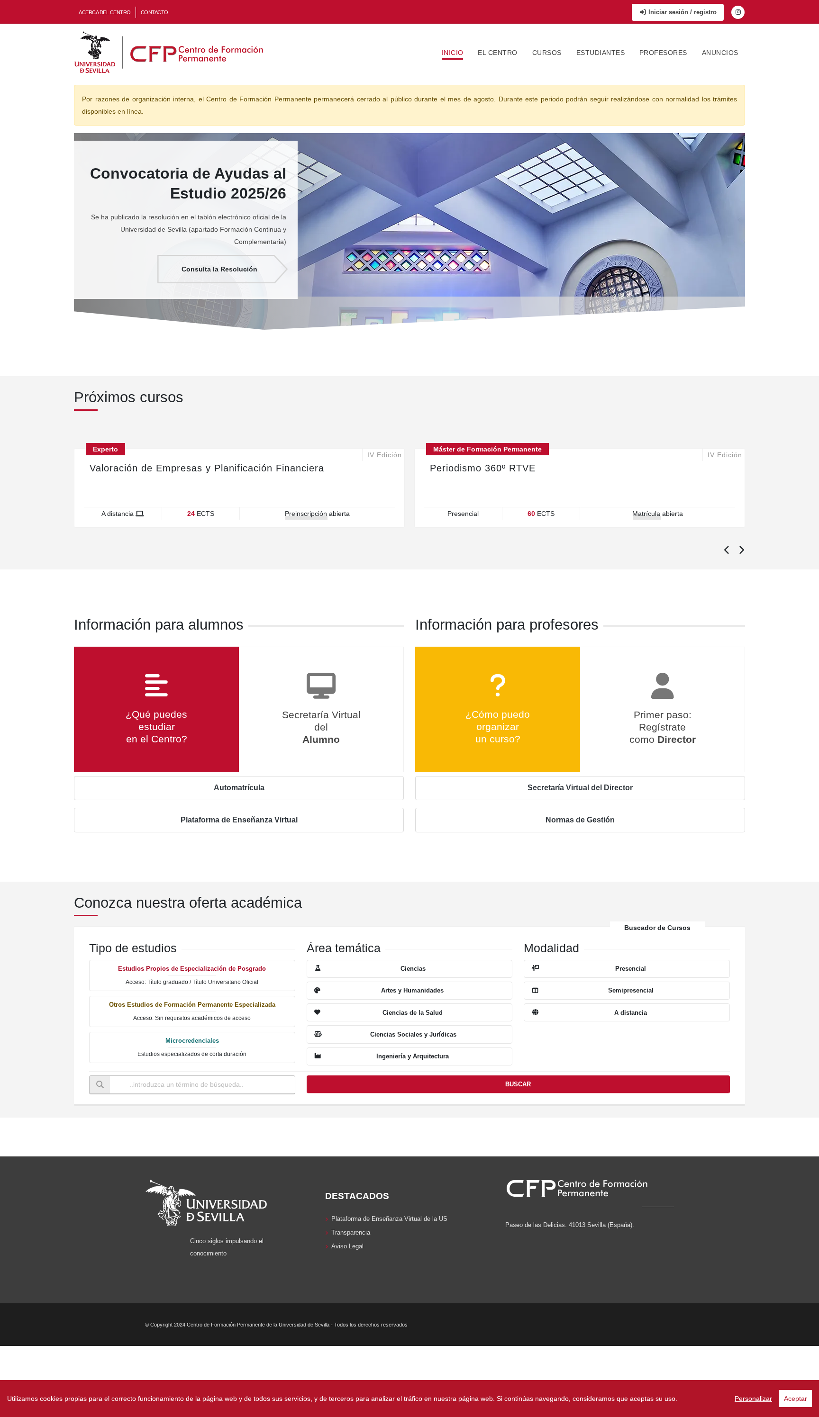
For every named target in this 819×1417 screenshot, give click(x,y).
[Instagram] (738, 12)
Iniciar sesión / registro (681, 12)
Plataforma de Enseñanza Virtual (239, 820)
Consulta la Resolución (219, 269)
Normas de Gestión (580, 820)
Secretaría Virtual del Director (580, 788)
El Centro (498, 52)
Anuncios (720, 52)
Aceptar (795, 1398)
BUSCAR (518, 1084)
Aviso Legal (347, 1246)
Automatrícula (239, 788)
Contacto (154, 12)
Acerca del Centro (105, 12)
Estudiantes (600, 52)
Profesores (663, 52)
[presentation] (726, 551)
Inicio (453, 52)
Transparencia (350, 1232)
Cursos (547, 52)
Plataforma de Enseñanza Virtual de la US (389, 1219)
